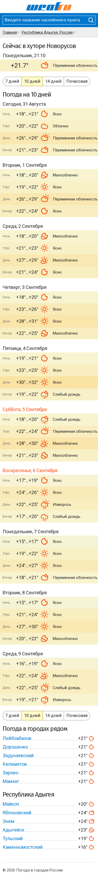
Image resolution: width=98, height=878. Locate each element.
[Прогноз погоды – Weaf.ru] (49, 6)
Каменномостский (23, 847)
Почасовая (77, 81)
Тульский (13, 838)
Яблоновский (17, 812)
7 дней (12, 81)
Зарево (10, 772)
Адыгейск (13, 830)
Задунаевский (18, 755)
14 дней (53, 81)
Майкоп (11, 804)
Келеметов (15, 764)
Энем (8, 821)
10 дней (32, 81)
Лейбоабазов (17, 738)
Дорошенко (15, 747)
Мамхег (11, 781)
